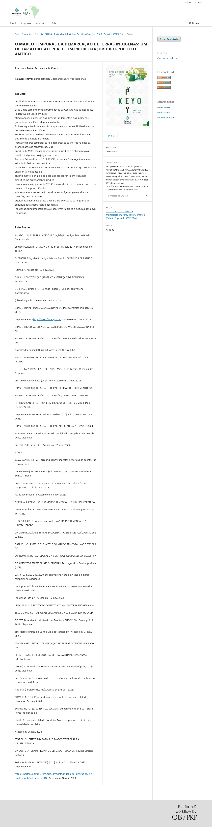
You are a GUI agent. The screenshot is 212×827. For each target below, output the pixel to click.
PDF (113, 135)
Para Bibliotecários (166, 117)
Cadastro (187, 2)
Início (17, 34)
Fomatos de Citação (118, 195)
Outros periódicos (167, 58)
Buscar (195, 23)
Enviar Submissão (169, 39)
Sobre (55, 23)
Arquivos (26, 23)
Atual (13, 23)
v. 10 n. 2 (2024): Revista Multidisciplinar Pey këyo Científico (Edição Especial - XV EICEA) (80, 34)
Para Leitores (163, 107)
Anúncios (41, 23)
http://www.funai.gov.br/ (47, 319)
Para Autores (163, 112)
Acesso (198, 2)
